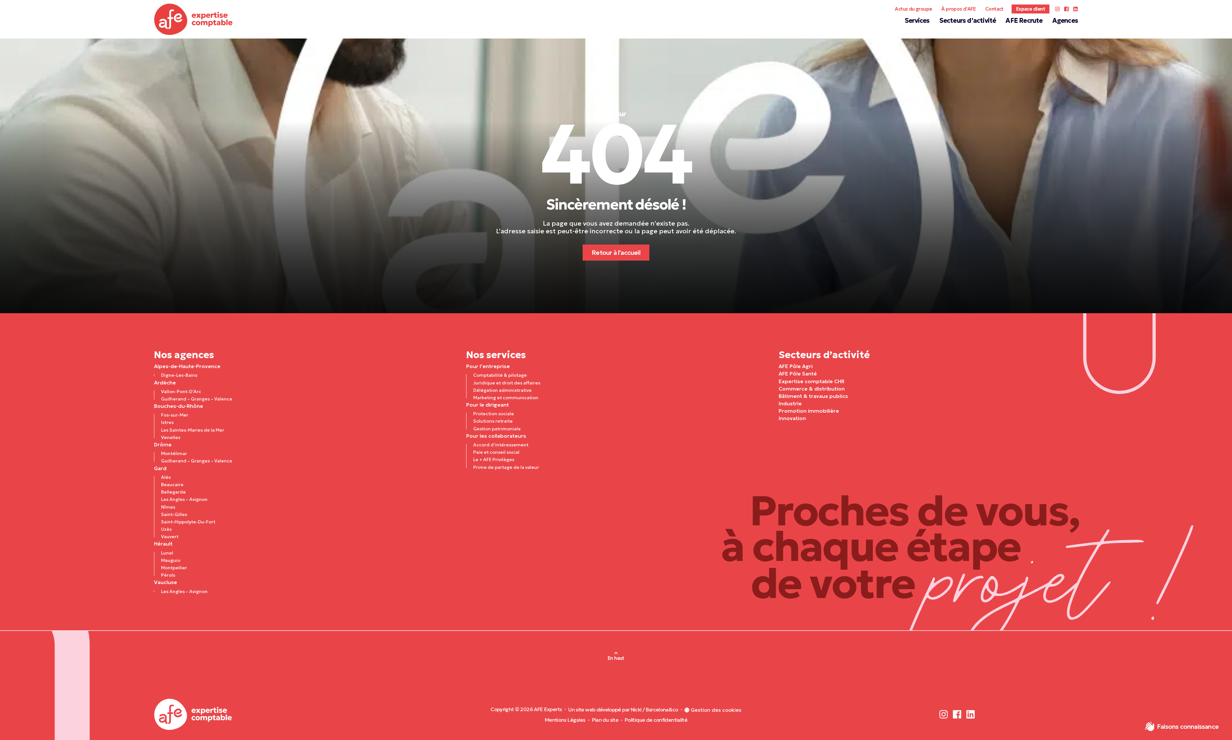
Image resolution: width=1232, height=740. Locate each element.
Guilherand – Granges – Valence (196, 399)
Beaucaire (172, 484)
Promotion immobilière (809, 411)
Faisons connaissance (1188, 726)
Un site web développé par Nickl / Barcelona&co (623, 709)
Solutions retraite (493, 421)
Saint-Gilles (174, 514)
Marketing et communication (505, 397)
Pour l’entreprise (488, 366)
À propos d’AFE (958, 9)
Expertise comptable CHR (811, 381)
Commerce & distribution (812, 388)
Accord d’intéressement (500, 445)
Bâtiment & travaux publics (813, 396)
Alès (166, 477)
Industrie (790, 403)
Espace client (1030, 9)
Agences (1065, 20)
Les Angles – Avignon (184, 499)
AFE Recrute (1023, 20)
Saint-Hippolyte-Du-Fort (188, 522)
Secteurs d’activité (967, 20)
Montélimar (174, 453)
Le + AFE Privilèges (493, 459)
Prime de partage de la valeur (506, 467)
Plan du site (605, 720)
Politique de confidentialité (656, 720)
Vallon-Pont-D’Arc (181, 391)
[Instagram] (1057, 9)
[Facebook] (1066, 9)
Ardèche (165, 382)
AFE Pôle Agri (796, 366)
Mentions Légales (565, 720)
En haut (616, 658)
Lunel (167, 553)
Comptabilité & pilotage (500, 375)
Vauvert (169, 536)
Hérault (163, 543)
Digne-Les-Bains (179, 375)
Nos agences (184, 355)
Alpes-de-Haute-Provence (187, 366)
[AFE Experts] (193, 19)
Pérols (168, 575)
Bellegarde (173, 492)
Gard (160, 468)
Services (917, 20)
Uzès (166, 529)
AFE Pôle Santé (798, 373)
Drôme (163, 444)
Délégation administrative (502, 390)
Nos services (496, 355)
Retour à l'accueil (616, 252)
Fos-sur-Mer (174, 415)
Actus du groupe (913, 9)
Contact (994, 9)
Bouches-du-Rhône (178, 406)
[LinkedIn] (1075, 9)
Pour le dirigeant (487, 404)
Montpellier (174, 568)
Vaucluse (165, 582)
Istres (167, 422)
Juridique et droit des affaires (506, 383)
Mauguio (170, 560)
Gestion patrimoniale (497, 429)
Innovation (792, 418)
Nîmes (168, 507)
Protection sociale (493, 414)
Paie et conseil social (496, 452)
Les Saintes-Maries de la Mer (192, 430)
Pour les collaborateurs (496, 436)
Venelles (170, 437)
